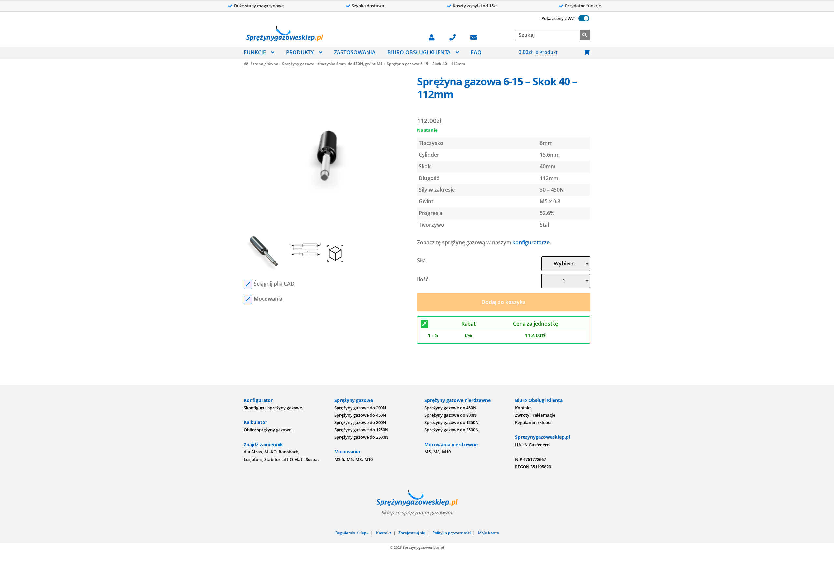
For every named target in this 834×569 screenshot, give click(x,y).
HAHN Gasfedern (532, 445)
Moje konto (488, 532)
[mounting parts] (248, 299)
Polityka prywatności (451, 532)
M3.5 (339, 459)
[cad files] (248, 284)
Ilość (422, 279)
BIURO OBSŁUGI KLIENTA (419, 52)
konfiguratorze (531, 242)
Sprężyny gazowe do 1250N (361, 430)
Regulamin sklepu (533, 422)
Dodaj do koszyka (503, 302)
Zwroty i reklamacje (535, 415)
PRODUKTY (300, 52)
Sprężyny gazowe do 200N (360, 408)
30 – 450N (552, 189)
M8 (358, 459)
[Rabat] (424, 324)
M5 (350, 459)
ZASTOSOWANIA (355, 52)
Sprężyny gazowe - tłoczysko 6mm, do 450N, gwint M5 (332, 63)
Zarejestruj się (411, 532)
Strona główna (264, 63)
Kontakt (523, 408)
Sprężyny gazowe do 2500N (361, 437)
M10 (368, 459)
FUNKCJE (255, 52)
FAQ (476, 52)
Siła (421, 260)
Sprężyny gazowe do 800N (360, 422)
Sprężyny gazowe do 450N (360, 415)
